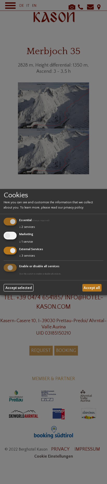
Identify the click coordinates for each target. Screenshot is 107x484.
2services (27, 227)
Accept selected (18, 288)
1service (26, 241)
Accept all (92, 288)
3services (27, 255)
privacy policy (73, 207)
